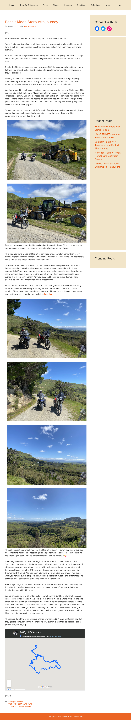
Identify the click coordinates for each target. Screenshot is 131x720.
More (108, 5)
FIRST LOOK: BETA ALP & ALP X (20, 704)
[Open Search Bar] (119, 5)
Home (11, 5)
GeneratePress (78, 716)
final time (48, 294)
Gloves (56, 5)
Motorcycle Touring (15, 701)
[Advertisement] (108, 80)
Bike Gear (81, 5)
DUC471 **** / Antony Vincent (19, 706)
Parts (45, 5)
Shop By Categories (29, 5)
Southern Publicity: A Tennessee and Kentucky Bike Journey (108, 145)
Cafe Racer (96, 5)
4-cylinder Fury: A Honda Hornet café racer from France (108, 156)
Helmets (68, 5)
